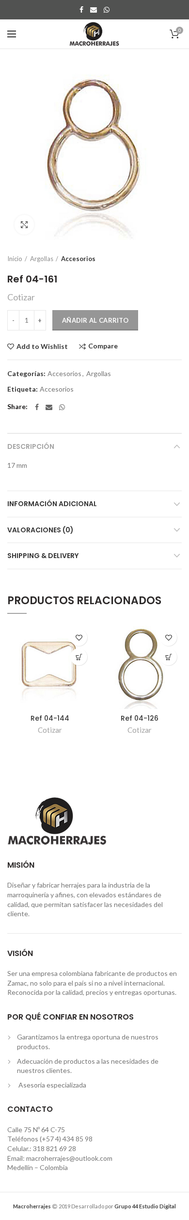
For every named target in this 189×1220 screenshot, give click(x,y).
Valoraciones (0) (40, 530)
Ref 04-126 (139, 718)
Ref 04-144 (50, 718)
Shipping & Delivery (43, 556)
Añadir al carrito (95, 320)
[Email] (93, 9)
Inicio (14, 259)
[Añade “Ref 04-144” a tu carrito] (78, 656)
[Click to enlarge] (24, 224)
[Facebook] (81, 9)
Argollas (41, 259)
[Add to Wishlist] (78, 637)
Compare (103, 346)
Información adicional (52, 504)
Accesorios (78, 259)
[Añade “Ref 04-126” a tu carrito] (168, 656)
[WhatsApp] (106, 9)
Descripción (30, 446)
